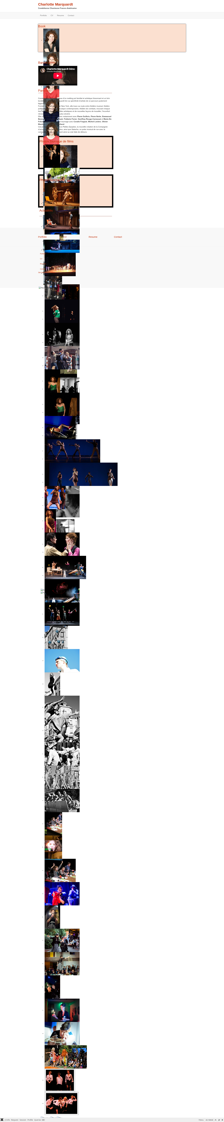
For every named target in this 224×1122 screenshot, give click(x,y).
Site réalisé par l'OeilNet (46, 272)
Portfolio (43, 15)
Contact (71, 15)
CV (52, 15)
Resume (60, 15)
